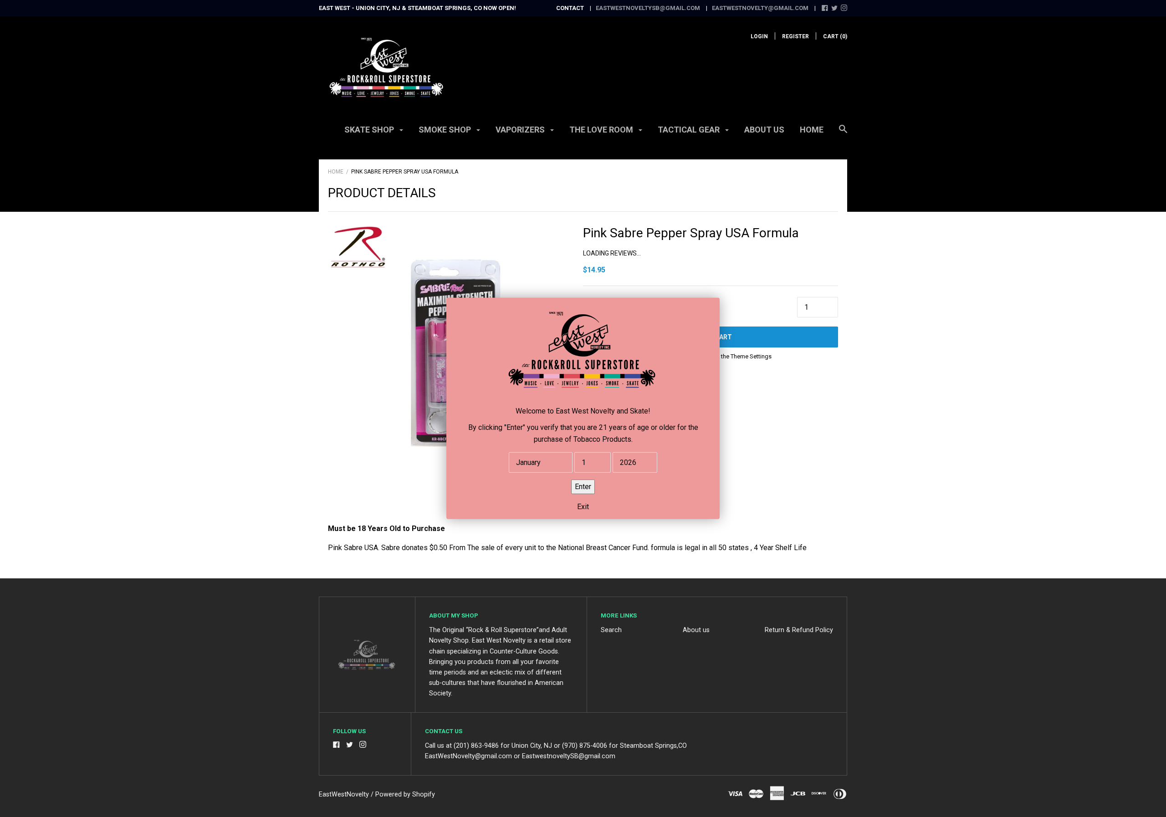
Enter (583, 486)
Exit (583, 506)
